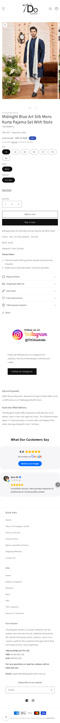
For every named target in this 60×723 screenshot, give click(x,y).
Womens (9, 588)
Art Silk (8, 180)
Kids (7, 600)
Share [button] (7, 312)
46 (6, 158)
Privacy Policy (12, 539)
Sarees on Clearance (15, 613)
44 (52, 152)
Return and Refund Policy (17, 545)
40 (34, 152)
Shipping (14, 142)
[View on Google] (6, 478)
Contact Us (10, 558)
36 (15, 152)
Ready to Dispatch (14, 581)
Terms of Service (13, 532)
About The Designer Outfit (17, 526)
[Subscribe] (51, 690)
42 (43, 152)
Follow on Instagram (22, 371)
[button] (3, 9)
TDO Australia (14, 718)
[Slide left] (24, 108)
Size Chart (6, 190)
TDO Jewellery (12, 607)
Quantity (5, 199)
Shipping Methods (14, 551)
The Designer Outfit (24, 718)
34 (6, 152)
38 (25, 152)
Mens (8, 594)
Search (9, 520)
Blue (7, 169)
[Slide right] (36, 108)
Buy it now (30, 222)
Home (8, 575)
